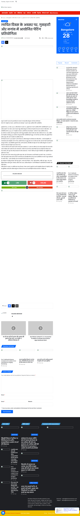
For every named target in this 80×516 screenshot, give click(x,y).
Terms (45, 513)
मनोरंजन (29, 13)
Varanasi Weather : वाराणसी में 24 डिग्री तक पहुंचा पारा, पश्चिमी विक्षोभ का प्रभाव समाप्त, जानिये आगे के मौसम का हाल (72, 111)
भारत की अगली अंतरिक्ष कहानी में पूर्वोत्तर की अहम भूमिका (45, 360)
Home (3, 17)
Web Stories (54, 13)
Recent (67, 63)
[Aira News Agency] (6, 7)
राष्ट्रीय (11, 13)
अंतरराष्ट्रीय (5, 13)
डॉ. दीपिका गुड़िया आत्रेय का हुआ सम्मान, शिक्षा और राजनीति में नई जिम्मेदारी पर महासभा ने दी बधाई (73, 197)
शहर (24, 13)
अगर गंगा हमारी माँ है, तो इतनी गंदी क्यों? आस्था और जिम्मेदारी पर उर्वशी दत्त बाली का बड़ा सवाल (29, 489)
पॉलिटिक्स (19, 13)
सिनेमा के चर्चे (45, 13)
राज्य (15, 13)
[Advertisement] (27, 287)
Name (3, 394)
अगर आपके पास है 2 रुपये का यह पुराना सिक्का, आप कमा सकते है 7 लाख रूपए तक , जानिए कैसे (67, 121)
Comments (74, 63)
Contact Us (64, 513)
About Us (58, 513)
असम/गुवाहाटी (8, 17)
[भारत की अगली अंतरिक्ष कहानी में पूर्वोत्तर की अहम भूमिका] (45, 353)
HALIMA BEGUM (17, 38)
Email (3, 401)
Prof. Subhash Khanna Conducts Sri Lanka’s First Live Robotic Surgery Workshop (8, 362)
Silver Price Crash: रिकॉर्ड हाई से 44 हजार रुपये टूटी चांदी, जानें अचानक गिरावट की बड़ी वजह (72, 130)
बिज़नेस (39, 13)
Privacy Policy (51, 513)
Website (30, 401)
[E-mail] (4, 178)
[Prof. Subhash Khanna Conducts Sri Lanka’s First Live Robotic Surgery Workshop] (9, 353)
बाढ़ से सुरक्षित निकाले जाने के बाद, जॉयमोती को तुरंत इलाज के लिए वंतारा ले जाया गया (26, 361)
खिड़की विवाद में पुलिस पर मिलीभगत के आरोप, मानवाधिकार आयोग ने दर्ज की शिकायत (9, 441)
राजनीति (34, 13)
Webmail (70, 513)
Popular (60, 63)
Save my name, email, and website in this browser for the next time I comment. (22, 408)
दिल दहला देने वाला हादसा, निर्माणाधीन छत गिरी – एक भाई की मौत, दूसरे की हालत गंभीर (61, 196)
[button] (3, 99)
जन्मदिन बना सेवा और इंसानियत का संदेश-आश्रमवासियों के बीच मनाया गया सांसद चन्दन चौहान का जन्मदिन (61, 177)
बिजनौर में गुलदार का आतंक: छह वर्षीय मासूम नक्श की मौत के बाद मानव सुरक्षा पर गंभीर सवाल (29, 467)
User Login (75, 513)
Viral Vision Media (25, 513)
